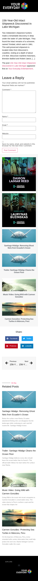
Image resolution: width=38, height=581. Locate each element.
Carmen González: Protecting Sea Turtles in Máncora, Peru (19, 320)
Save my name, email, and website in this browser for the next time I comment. (18, 145)
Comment (6, 89)
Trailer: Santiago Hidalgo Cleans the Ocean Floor (19, 271)
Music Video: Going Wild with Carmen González (19, 295)
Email (5, 125)
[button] (12, 338)
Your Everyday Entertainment (20, 69)
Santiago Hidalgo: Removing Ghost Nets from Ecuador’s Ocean (19, 246)
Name (5, 116)
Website (5, 133)
